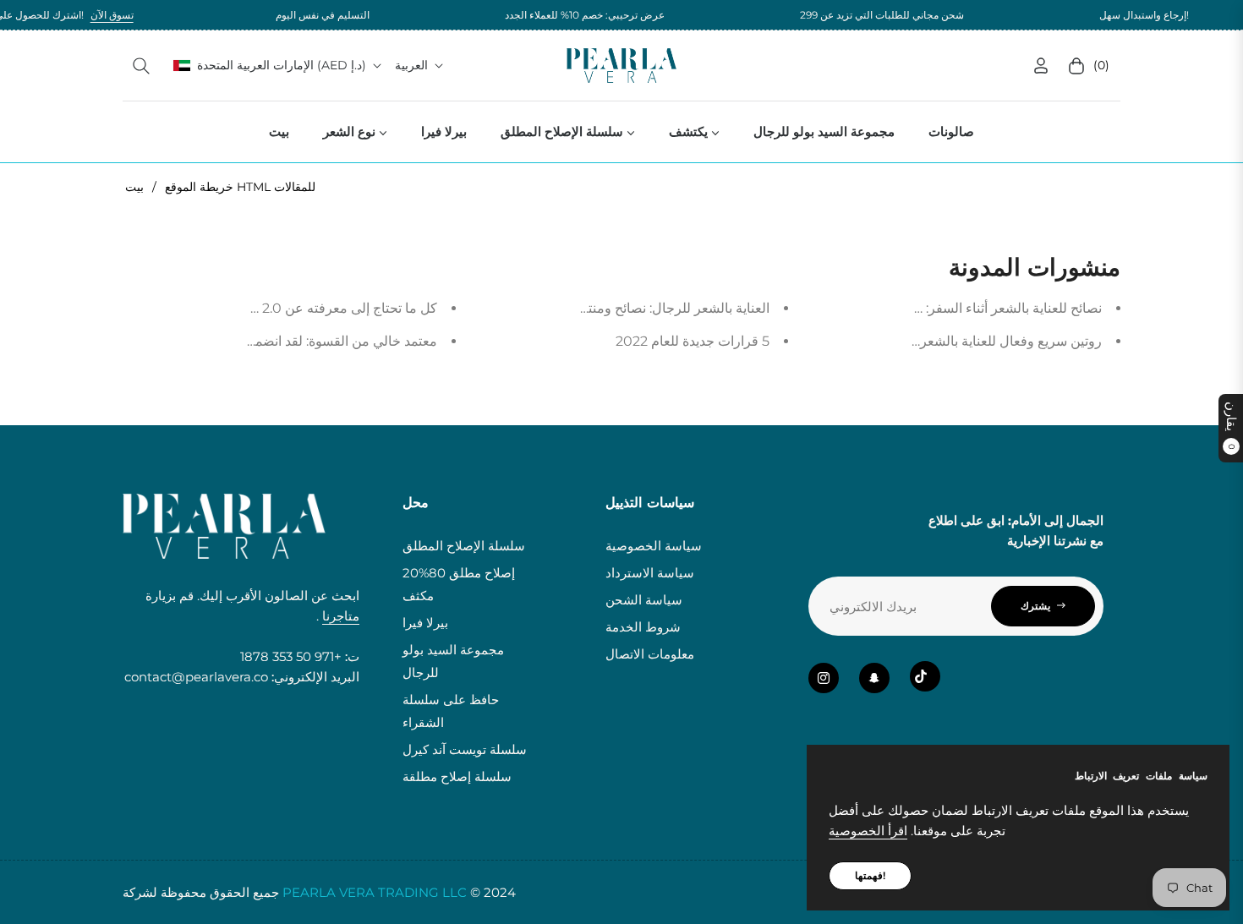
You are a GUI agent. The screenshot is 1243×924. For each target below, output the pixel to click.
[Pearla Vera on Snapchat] (874, 678)
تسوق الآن (91, 14)
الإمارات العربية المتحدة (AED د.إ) (281, 65)
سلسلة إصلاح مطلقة (457, 776)
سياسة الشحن (643, 600)
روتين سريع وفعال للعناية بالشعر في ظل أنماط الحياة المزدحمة (925, 341)
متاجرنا (340, 616)
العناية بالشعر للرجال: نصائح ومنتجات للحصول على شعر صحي (596, 308)
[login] (1041, 65)
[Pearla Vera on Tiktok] (925, 676)
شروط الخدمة (643, 627)
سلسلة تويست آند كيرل (464, 749)
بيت (134, 186)
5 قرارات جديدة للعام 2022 (692, 341)
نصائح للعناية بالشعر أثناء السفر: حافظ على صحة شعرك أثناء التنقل (916, 308)
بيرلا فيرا (425, 623)
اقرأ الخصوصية (868, 831)
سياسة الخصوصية (653, 546)
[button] (141, 66)
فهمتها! (870, 875)
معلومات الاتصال (649, 654)
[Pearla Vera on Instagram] (823, 678)
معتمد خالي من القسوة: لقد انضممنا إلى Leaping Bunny (273, 341)
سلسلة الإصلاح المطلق (463, 546)
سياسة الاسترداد (649, 573)
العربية (411, 65)
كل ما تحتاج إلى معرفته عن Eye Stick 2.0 (316, 308)
